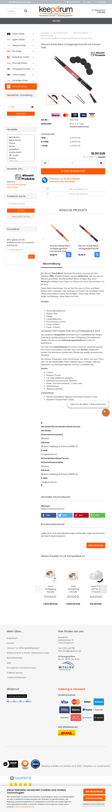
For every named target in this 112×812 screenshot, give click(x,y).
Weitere (56, 20)
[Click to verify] (11, 766)
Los (31, 256)
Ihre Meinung (95, 545)
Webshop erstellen (50, 766)
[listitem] (60, 239)
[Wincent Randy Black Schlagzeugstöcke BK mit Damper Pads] (73, 72)
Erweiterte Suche (21, 217)
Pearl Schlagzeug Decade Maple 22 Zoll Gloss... (50, 589)
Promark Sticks (19, 63)
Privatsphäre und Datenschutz (21, 667)
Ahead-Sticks (19, 45)
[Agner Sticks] (21, 140)
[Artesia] (21, 158)
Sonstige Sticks (20, 80)
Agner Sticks (18, 39)
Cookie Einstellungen (16, 677)
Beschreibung (51, 263)
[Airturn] (21, 146)
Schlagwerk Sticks (21, 68)
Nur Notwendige (94, 798)
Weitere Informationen (94, 804)
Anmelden (20, 113)
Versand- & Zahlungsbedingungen (23, 648)
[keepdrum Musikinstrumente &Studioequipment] (56, 11)
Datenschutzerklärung (24, 806)
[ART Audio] (21, 155)
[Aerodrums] (21, 137)
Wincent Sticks (19, 86)
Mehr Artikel (12, 187)
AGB (9, 663)
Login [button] (88, 2)
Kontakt (10, 643)
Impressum (12, 638)
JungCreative (103, 766)
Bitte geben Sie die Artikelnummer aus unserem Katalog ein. (20, 242)
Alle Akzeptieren (94, 791)
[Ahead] (21, 143)
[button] (73, 2)
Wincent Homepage (16, 184)
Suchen (21, 210)
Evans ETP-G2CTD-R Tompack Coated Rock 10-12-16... (96, 589)
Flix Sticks (16, 51)
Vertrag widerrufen (17, 696)
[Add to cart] (68, 254)
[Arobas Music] (21, 152)
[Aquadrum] (21, 149)
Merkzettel (100, 2)
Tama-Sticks (18, 74)
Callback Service (15, 672)
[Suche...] (25, 11)
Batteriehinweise (15, 657)
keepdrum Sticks (20, 57)
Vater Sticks (18, 33)
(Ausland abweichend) (79, 127)
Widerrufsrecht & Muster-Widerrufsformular (28, 653)
